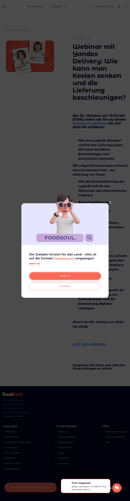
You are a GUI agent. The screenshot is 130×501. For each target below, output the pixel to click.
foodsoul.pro (64, 258)
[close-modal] (110, 202)
